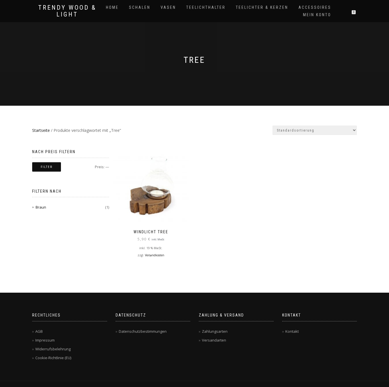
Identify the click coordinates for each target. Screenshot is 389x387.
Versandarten (214, 340)
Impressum (45, 340)
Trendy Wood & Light (67, 11)
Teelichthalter (206, 7)
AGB (39, 331)
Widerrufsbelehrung (53, 348)
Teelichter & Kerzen (262, 7)
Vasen (168, 7)
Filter (46, 167)
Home (112, 7)
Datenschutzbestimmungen (143, 331)
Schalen (139, 7)
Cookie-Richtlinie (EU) (53, 357)
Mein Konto (317, 15)
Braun (41, 207)
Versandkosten (154, 255)
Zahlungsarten (215, 331)
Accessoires (314, 7)
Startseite (41, 130)
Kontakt (292, 331)
